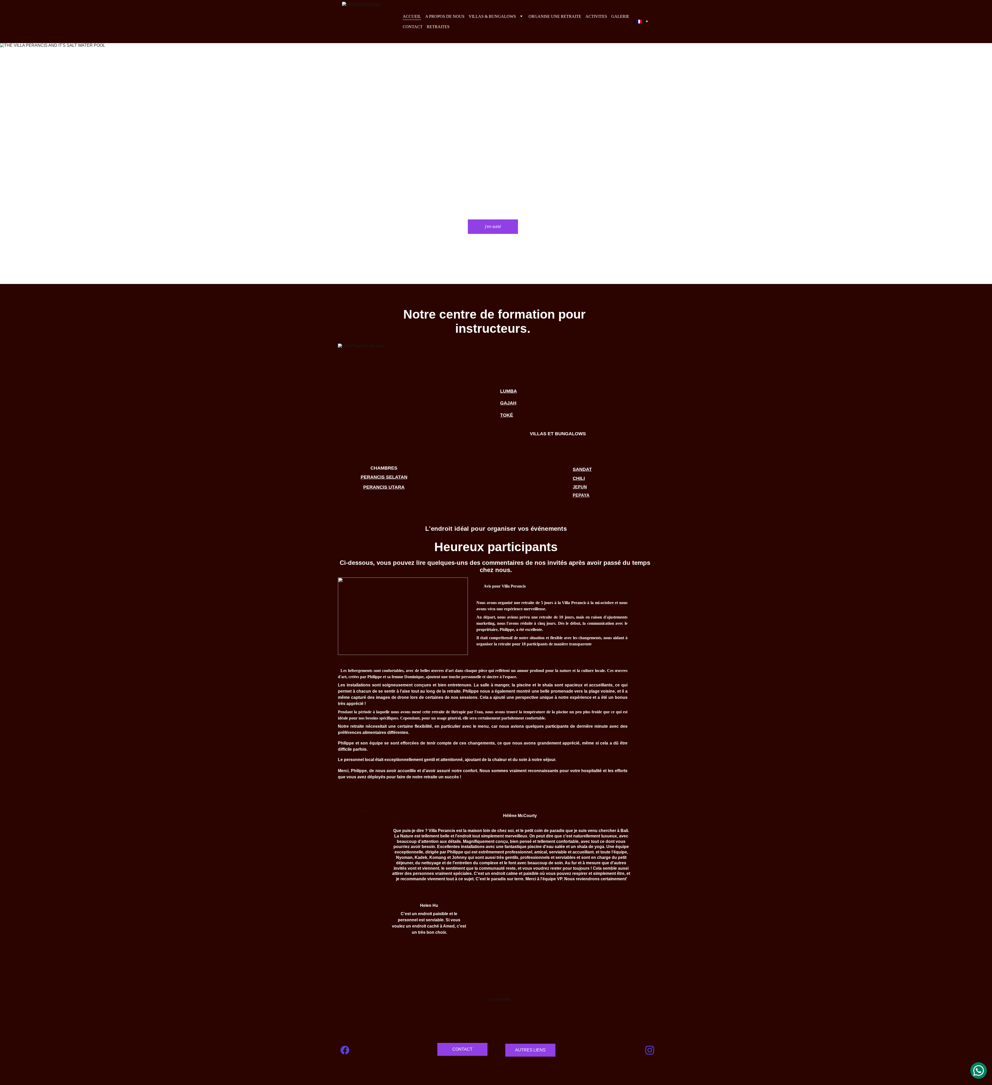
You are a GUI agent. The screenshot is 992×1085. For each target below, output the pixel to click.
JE (575, 487)
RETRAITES (438, 27)
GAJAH (508, 403)
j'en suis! (493, 226)
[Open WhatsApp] (978, 1070)
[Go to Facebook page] (344, 1050)
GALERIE (620, 16)
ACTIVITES (596, 16)
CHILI (579, 478)
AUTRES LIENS (530, 1050)
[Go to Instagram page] (649, 1050)
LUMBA (508, 391)
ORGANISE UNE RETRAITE (555, 16)
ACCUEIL (412, 16)
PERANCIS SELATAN (384, 477)
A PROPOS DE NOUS (444, 16)
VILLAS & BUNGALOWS (492, 16)
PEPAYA (581, 495)
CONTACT (413, 27)
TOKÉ (506, 415)
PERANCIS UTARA (384, 487)
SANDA (581, 469)
